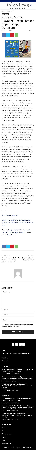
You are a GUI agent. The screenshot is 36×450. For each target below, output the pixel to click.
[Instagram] (16, 344)
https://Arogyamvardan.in (10, 215)
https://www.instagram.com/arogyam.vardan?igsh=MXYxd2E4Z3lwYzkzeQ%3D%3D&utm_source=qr (18, 222)
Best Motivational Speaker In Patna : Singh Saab (26, 259)
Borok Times (11, 235)
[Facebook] (4, 35)
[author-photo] (18, 278)
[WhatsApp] (16, 35)
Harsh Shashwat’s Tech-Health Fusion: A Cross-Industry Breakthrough (9, 260)
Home (3, 11)
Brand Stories (10, 11)
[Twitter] (8, 35)
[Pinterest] (12, 35)
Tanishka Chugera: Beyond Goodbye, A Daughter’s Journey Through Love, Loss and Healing (17, 386)
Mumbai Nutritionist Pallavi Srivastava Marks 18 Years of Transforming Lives (17, 370)
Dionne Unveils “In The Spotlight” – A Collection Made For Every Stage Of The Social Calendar (18, 378)
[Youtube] (23, 344)
